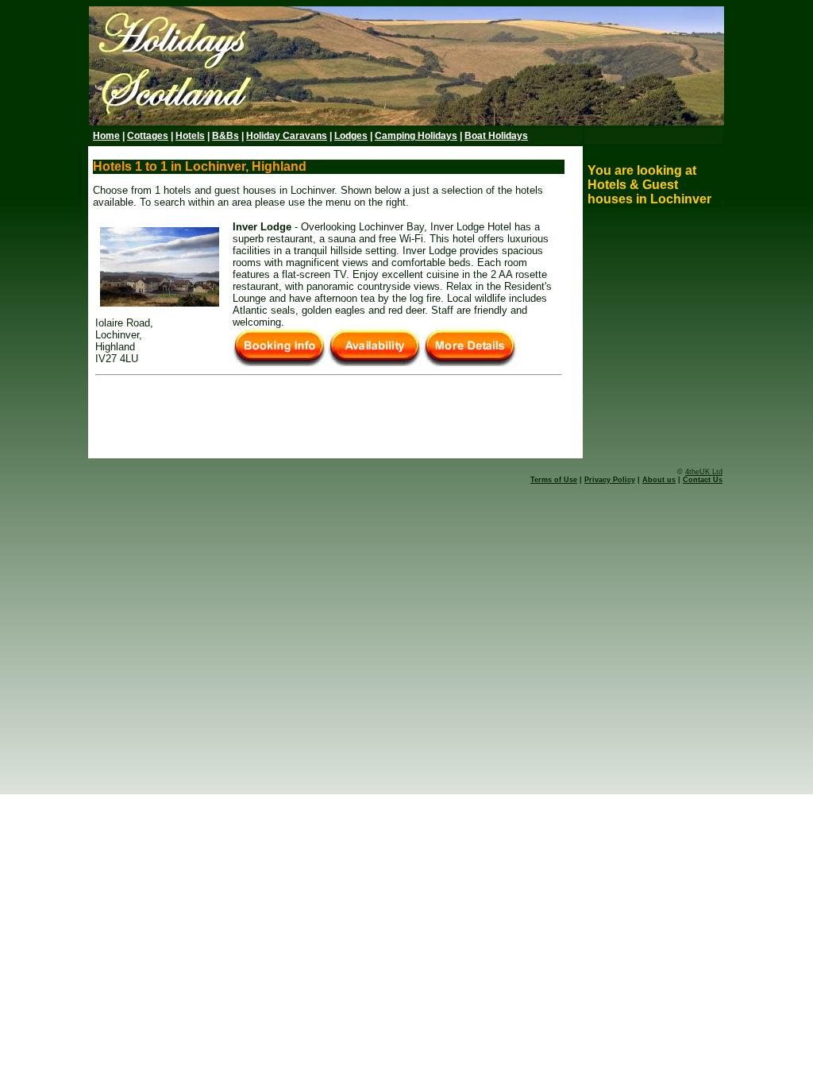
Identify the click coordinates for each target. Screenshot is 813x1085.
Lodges (351, 135)
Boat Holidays (496, 135)
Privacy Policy (609, 480)
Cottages (147, 135)
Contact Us (702, 480)
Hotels (190, 135)
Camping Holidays (416, 135)
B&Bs (225, 135)
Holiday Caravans (286, 135)
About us (659, 480)
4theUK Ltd (703, 472)
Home (106, 135)
